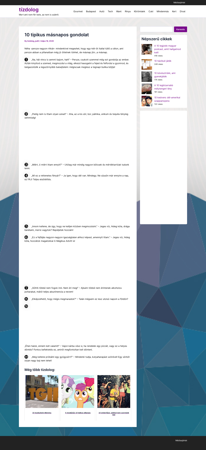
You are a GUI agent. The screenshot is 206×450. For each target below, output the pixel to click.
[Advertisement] (46, 90)
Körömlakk (139, 11)
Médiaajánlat (179, 2)
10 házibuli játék (162, 60)
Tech (110, 11)
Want (118, 11)
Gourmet (78, 11)
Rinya (128, 11)
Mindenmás (163, 11)
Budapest (91, 11)
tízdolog (29, 9)
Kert (174, 11)
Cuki (151, 11)
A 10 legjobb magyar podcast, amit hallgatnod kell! (167, 49)
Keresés (180, 29)
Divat (182, 11)
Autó (101, 11)
